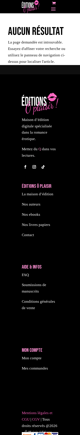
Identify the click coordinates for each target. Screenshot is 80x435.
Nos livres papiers (36, 225)
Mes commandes (35, 368)
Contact (28, 235)
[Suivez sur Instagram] (34, 166)
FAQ (25, 275)
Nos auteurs (31, 204)
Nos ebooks (31, 214)
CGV (36, 419)
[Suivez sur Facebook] (25, 166)
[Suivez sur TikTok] (43, 166)
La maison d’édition (37, 194)
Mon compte (32, 358)
